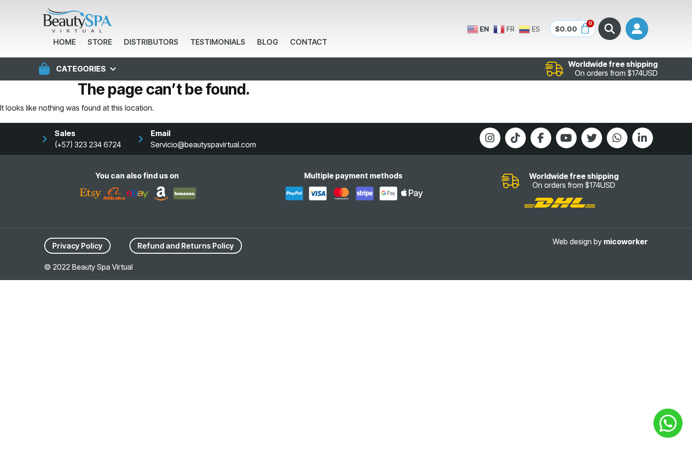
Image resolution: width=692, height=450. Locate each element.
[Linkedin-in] (642, 138)
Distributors (151, 42)
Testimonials (217, 42)
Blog (267, 42)
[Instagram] (490, 138)
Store (100, 42)
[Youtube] (566, 138)
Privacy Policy (77, 245)
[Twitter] (591, 138)
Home (64, 42)
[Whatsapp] (617, 138)
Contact (308, 42)
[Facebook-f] (541, 138)
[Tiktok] (515, 138)
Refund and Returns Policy (185, 245)
